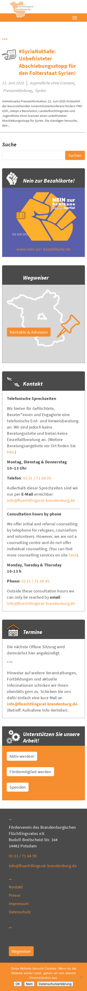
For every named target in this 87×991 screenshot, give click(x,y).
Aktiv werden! (22, 756)
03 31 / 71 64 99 (37, 478)
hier (10, 452)
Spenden (18, 787)
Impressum (19, 903)
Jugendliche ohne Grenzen (51, 83)
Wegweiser (21, 951)
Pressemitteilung (17, 90)
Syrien (40, 90)
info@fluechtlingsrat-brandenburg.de (41, 500)
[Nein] (81, 977)
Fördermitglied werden (30, 771)
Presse (15, 895)
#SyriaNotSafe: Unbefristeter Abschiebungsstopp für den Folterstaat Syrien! (47, 62)
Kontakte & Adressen (29, 332)
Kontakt (16, 887)
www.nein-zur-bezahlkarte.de (43, 249)
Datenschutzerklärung (55, 984)
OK (18, 984)
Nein (29, 984)
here (73, 555)
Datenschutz (20, 911)
